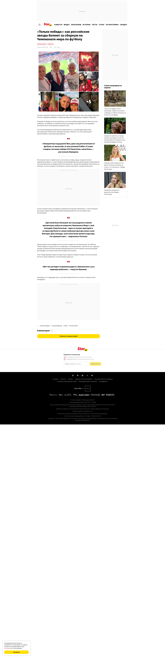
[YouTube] (92, 375)
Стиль (101, 25)
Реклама (70, 379)
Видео (67, 25)
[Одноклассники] (87, 375)
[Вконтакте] (82, 375)
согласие (70, 357)
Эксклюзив (76, 25)
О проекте (55, 379)
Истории (87, 25)
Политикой (69, 359)
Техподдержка (103, 381)
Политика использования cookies (67, 381)
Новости (58, 25)
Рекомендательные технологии (88, 381)
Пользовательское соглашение (104, 379)
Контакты (63, 379)
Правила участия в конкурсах (83, 379)
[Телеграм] (77, 375)
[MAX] (73, 375)
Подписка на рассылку (72, 355)
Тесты (94, 25)
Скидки (123, 25)
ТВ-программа (112, 25)
